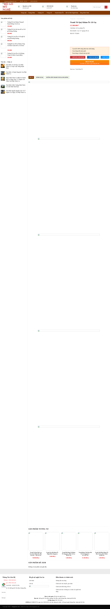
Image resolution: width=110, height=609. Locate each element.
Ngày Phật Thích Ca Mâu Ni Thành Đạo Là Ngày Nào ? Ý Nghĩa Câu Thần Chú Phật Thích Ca (16, 79)
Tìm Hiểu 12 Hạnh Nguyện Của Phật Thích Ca (16, 72)
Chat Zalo (4, 592)
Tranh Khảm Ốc (59, 12)
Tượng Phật (31, 12)
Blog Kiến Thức (84, 12)
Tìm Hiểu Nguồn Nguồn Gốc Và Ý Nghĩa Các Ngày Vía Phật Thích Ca (16, 91)
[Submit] (106, 7)
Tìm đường (3, 586)
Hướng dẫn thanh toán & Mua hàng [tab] (57, 77)
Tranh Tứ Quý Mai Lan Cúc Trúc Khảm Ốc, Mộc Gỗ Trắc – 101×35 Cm (36, 554)
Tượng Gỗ (41, 12)
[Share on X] (73, 73)
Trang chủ (23, 12)
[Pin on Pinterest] (75, 73)
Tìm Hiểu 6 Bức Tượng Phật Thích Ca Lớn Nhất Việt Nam (15, 85)
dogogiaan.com (35, 606)
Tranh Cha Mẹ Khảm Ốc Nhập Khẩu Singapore (52, 553)
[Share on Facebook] (71, 73)
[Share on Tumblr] (77, 73)
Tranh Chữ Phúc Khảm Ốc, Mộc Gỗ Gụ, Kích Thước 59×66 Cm (101, 554)
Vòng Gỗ (49, 12)
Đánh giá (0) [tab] (39, 77)
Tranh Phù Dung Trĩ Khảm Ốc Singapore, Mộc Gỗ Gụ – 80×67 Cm (69, 554)
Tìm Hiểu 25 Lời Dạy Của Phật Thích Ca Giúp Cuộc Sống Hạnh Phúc (15, 66)
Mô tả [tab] (31, 77)
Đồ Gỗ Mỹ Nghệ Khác (72, 12)
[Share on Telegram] (79, 73)
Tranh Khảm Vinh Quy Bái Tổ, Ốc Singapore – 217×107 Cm (85, 554)
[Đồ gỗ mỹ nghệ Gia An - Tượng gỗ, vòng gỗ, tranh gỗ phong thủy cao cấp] (9, 7)
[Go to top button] (3, 601)
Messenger (4, 597)
